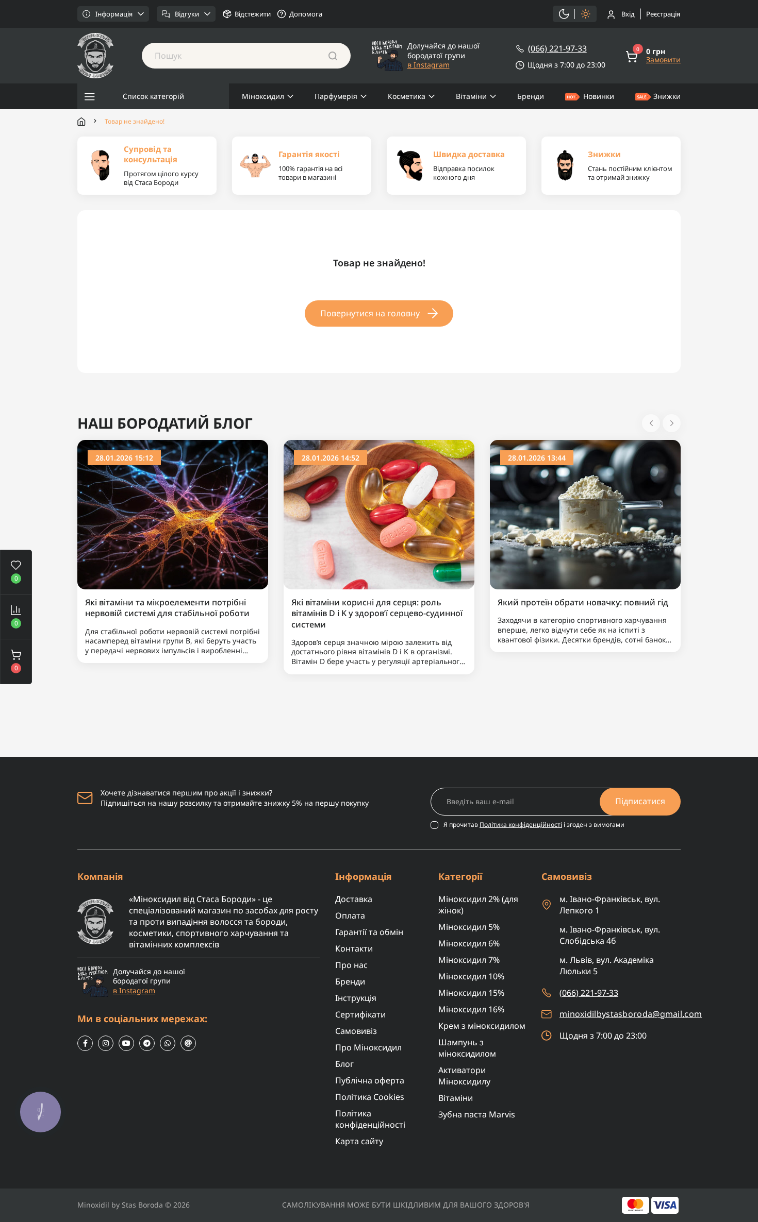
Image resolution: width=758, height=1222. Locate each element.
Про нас (351, 965)
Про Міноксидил (368, 1047)
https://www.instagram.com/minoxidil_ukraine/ (105, 1043)
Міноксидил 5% (469, 926)
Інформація (114, 14)
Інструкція (355, 998)
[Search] (333, 56)
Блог (344, 1064)
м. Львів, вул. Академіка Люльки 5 (606, 965)
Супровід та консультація (150, 154)
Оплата (350, 915)
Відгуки (187, 14)
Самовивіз (356, 1031)
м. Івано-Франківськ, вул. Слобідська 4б (609, 935)
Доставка (353, 899)
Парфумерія (336, 96)
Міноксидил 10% (471, 976)
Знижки (667, 96)
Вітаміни (471, 96)
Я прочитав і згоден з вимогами (533, 825)
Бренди (530, 96)
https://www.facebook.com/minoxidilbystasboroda (85, 1043)
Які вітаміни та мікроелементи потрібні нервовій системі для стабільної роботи (167, 608)
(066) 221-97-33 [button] (588, 992)
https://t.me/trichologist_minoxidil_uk (147, 1043)
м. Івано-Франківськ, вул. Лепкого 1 (609, 904)
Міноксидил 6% (469, 943)
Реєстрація (663, 14)
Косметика (406, 96)
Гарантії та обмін (369, 932)
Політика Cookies (369, 1096)
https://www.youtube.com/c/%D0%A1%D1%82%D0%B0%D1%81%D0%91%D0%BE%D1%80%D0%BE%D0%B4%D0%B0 (126, 1043)
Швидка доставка (469, 154)
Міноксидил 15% (471, 992)
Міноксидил (263, 96)
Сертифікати (360, 1014)
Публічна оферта (369, 1080)
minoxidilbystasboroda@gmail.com (630, 1014)
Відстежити (253, 14)
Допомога (305, 14)
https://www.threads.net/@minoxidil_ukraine (188, 1043)
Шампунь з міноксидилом (467, 1048)
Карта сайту (359, 1141)
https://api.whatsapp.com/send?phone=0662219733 (167, 1043)
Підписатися (640, 801)
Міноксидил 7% (469, 959)
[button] (16, 661)
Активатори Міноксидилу (464, 1075)
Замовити (663, 59)
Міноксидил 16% (471, 1009)
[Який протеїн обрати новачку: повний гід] (585, 514)
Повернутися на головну (370, 313)
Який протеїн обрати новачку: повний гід (583, 602)
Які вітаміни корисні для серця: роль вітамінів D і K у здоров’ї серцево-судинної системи (377, 613)
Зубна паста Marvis (476, 1114)
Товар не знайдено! (134, 121)
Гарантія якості (309, 154)
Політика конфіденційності (521, 824)
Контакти (354, 948)
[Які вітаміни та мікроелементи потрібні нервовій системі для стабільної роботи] (172, 514)
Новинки (598, 96)
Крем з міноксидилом (481, 1025)
